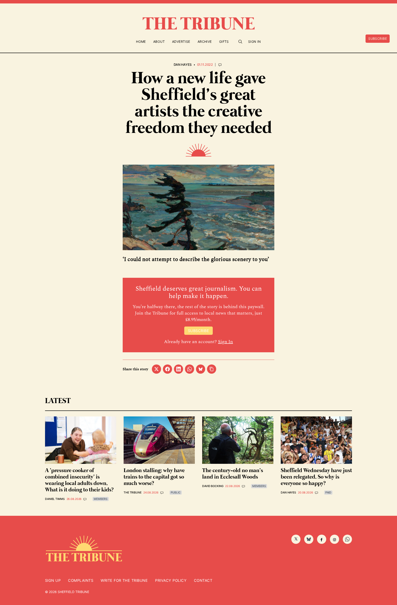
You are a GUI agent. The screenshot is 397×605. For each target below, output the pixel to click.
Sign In (254, 41)
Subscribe (377, 38)
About (159, 41)
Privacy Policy (171, 580)
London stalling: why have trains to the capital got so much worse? (154, 477)
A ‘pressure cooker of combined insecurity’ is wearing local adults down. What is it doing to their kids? (79, 480)
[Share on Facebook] (167, 369)
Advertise (181, 41)
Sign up (53, 580)
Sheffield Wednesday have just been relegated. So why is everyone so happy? (316, 477)
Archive (205, 41)
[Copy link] (211, 369)
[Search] (240, 41)
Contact (203, 580)
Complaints (80, 580)
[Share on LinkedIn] (178, 369)
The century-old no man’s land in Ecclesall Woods (232, 474)
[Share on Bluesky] (200, 369)
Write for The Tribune (124, 580)
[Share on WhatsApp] (189, 369)
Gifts (224, 41)
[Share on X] (156, 369)
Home (141, 41)
